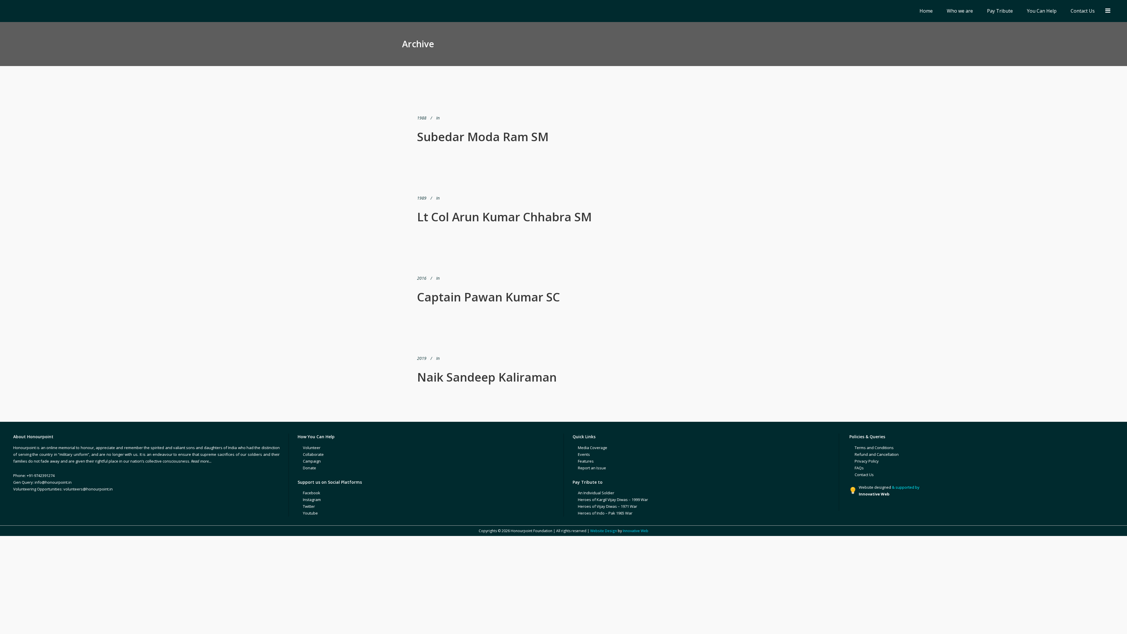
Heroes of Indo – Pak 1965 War (605, 513)
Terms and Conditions (874, 447)
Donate (309, 468)
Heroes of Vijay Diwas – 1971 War (607, 506)
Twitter (309, 506)
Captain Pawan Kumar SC (488, 297)
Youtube (310, 513)
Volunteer (311, 447)
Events (584, 454)
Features (586, 461)
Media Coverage (592, 447)
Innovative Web (635, 530)
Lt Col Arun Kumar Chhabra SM (504, 217)
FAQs (859, 468)
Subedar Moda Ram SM (483, 137)
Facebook (311, 492)
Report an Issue (592, 468)
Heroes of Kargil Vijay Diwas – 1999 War (613, 499)
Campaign (312, 461)
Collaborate (313, 454)
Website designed (875, 487)
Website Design (603, 530)
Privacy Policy (867, 461)
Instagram (312, 499)
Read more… (201, 461)
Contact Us (864, 474)
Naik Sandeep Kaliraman (487, 377)
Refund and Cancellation (877, 454)
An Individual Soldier (596, 492)
